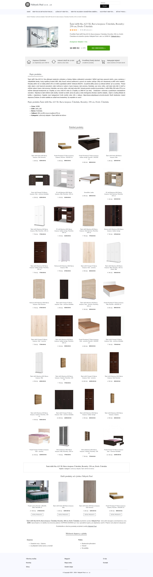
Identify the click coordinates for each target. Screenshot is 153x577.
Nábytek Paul (94, 36)
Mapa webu (68, 562)
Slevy (28, 567)
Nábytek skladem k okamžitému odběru (84, 11)
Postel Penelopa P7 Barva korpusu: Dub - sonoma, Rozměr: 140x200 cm (89, 341)
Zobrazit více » (115, 36)
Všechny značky (31, 558)
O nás (105, 558)
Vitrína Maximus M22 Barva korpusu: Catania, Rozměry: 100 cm (89, 451)
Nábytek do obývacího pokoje (42, 11)
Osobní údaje (69, 567)
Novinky (28, 562)
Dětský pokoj (120, 11)
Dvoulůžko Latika (89, 192)
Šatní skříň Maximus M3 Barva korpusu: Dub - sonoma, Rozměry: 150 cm (89, 304)
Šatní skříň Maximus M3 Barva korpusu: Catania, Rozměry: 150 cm (39, 414)
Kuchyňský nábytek (106, 11)
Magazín (67, 558)
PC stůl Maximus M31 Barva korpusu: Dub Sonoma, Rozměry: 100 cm (113, 194)
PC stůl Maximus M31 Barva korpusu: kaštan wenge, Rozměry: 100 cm (64, 230)
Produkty (33, 16)
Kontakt (105, 562)
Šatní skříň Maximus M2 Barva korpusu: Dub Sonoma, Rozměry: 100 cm (89, 230)
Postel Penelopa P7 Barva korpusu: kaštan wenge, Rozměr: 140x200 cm (89, 157)
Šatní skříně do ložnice (87, 468)
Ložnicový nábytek (61, 11)
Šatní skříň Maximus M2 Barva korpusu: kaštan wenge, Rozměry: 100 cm (39, 267)
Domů (28, 11)
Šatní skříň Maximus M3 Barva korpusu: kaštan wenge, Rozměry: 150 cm (64, 341)
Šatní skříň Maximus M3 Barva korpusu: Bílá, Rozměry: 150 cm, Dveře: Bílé (114, 267)
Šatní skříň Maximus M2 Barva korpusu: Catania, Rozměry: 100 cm (64, 378)
